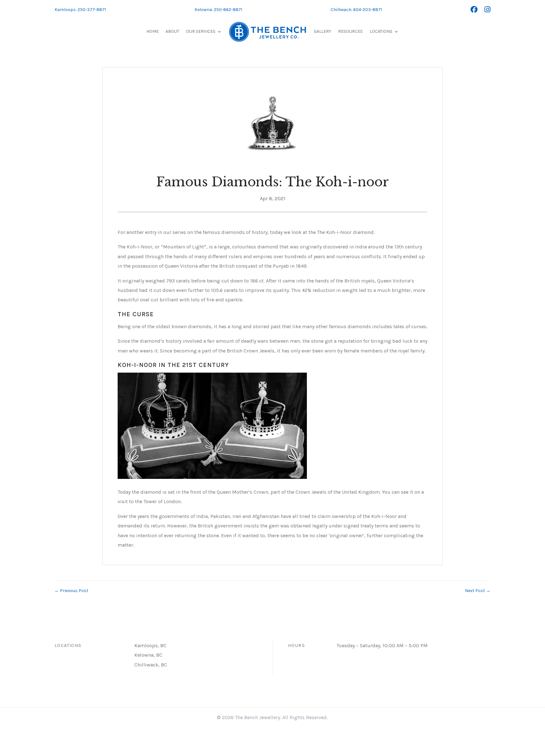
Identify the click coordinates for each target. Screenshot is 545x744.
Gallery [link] (322, 31)
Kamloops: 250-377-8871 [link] (80, 9)
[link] (474, 10)
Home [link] (152, 31)
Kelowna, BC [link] (148, 655)
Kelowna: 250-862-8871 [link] (218, 9)
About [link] (172, 31)
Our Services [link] (200, 31)
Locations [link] (381, 31)
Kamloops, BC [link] (150, 645)
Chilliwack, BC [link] (150, 665)
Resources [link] (350, 31)
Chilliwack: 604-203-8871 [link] (356, 9)
